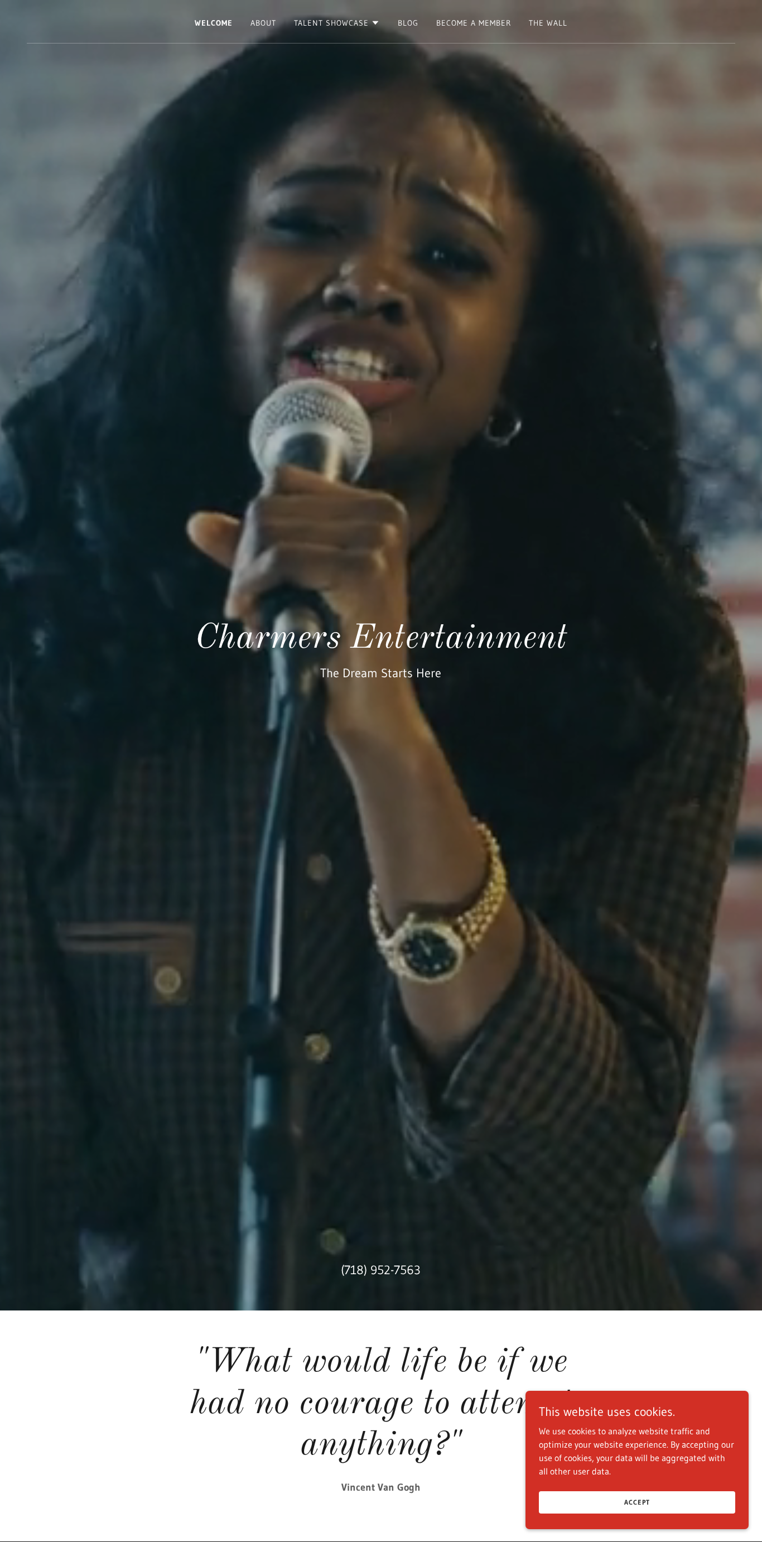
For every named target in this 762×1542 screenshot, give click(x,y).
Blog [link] (408, 23)
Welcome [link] (214, 23)
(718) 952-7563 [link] (381, 1270)
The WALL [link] (548, 23)
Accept (636, 1502)
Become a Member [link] (473, 23)
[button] (337, 23)
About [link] (263, 23)
